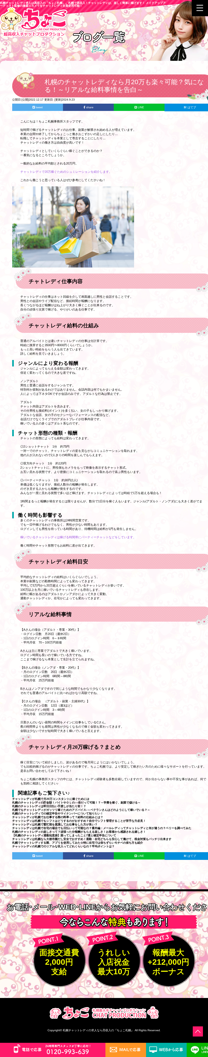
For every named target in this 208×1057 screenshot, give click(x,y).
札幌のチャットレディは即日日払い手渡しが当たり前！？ (49, 806)
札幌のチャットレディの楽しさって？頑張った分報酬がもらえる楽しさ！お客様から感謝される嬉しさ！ (79, 831)
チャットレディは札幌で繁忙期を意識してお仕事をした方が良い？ (55, 824)
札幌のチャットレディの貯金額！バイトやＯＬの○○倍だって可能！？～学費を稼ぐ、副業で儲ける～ (76, 802)
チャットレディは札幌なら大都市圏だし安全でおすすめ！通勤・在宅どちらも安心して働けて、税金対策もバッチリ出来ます (91, 839)
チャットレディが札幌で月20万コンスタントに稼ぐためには (50, 798)
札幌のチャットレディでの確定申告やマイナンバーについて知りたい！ (57, 813)
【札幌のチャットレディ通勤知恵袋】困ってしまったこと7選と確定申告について (64, 835)
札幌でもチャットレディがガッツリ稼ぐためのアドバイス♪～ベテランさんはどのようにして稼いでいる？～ (81, 809)
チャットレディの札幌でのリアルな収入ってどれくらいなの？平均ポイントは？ (63, 846)
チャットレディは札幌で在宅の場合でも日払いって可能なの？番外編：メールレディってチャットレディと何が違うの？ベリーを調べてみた (101, 828)
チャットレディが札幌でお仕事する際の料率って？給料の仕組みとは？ (57, 817)
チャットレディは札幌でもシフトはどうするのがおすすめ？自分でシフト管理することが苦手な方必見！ (79, 820)
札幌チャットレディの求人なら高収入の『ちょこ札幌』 (98, 1030)
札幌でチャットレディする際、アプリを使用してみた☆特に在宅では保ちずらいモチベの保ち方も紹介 (77, 842)
